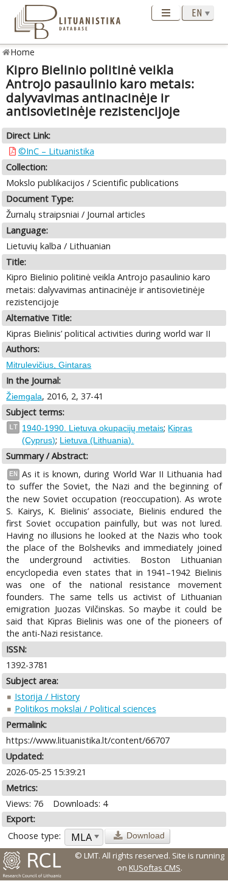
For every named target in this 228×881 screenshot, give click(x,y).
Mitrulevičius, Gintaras (48, 365)
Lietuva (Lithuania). (97, 440)
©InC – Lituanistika (56, 151)
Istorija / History (47, 696)
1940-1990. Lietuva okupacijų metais (93, 428)
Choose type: (34, 835)
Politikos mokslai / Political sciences (85, 708)
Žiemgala (24, 396)
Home (23, 52)
